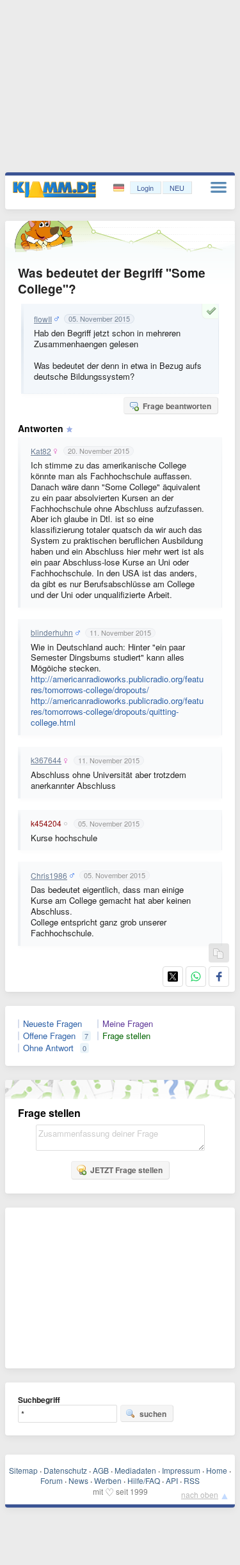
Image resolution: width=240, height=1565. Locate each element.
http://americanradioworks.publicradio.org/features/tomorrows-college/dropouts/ (117, 684)
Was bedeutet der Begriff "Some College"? (111, 280)
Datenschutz (65, 1470)
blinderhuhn (52, 632)
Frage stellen (126, 1036)
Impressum (181, 1470)
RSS (192, 1480)
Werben (108, 1480)
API (172, 1480)
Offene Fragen (49, 1036)
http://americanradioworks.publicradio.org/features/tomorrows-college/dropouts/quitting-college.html (117, 711)
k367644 (46, 760)
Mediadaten (135, 1470)
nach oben (199, 1494)
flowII (43, 319)
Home (216, 1470)
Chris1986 (49, 876)
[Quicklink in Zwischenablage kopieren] (218, 954)
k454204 (46, 823)
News (78, 1480)
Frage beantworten (177, 406)
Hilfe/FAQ (143, 1480)
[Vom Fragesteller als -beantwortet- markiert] (213, 311)
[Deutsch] (120, 188)
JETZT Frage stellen (126, 1170)
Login (145, 188)
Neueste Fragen (52, 1024)
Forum (51, 1480)
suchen (153, 1413)
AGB (101, 1470)
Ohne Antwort (48, 1048)
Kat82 (41, 451)
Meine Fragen (127, 1024)
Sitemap (23, 1470)
